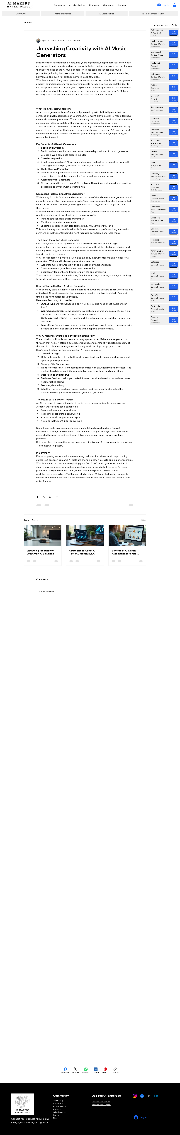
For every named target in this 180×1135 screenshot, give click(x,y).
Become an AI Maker (101, 1102)
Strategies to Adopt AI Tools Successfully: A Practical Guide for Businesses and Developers (82, 552)
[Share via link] (57, 497)
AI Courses (57, 1109)
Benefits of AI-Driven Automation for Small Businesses (124, 552)
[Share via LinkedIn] (50, 497)
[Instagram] (134, 1095)
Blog (55, 1118)
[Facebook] (142, 1095)
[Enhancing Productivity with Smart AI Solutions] (42, 535)
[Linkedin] (156, 1095)
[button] (174, 5)
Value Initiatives (59, 1112)
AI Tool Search (59, 1106)
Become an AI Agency (101, 1104)
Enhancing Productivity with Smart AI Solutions (40, 552)
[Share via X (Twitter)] (44, 497)
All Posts (28, 22)
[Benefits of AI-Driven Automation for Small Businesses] (127, 535)
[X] (149, 1095)
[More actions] (132, 40)
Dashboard (58, 1103)
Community (58, 1100)
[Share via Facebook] (37, 497)
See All (143, 520)
